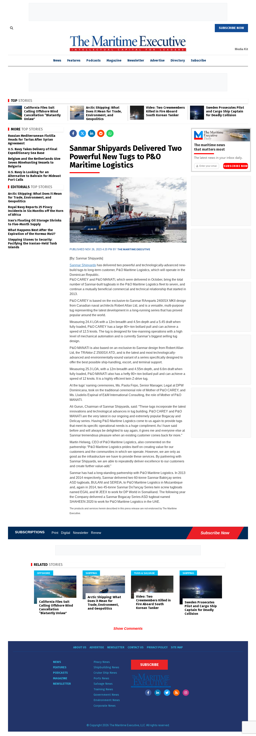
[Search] (11, 28)
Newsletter (135, 60)
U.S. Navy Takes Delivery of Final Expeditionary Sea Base (32, 151)
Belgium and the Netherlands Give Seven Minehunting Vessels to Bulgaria (34, 162)
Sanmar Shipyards (83, 265)
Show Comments (128, 629)
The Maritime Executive (133, 249)
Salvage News (103, 683)
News (57, 662)
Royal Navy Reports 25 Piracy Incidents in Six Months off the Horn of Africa (35, 211)
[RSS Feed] (176, 692)
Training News (103, 689)
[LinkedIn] (157, 692)
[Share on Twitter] (82, 133)
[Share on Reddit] (100, 133)
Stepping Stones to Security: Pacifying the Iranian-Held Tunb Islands (32, 243)
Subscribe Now (236, 166)
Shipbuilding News (106, 667)
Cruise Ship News (105, 672)
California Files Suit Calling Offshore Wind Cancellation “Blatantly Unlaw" (42, 113)
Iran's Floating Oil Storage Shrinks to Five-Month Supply (34, 222)
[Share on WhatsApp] (110, 133)
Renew (96, 532)
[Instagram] (186, 692)
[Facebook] (148, 692)
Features (73, 60)
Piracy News (102, 662)
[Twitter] (167, 692)
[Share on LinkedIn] (91, 133)
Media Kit (241, 49)
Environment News (107, 700)
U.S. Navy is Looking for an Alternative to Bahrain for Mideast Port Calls (34, 176)
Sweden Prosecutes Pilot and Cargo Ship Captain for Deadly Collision (225, 111)
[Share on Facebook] (73, 133)
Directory (178, 60)
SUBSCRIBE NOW (231, 28)
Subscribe (198, 60)
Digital (65, 532)
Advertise (157, 60)
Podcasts (93, 60)
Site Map (177, 647)
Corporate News (105, 705)
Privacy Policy (157, 647)
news (57, 60)
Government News (106, 694)
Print (55, 532)
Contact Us (136, 647)
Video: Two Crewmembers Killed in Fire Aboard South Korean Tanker (165, 111)
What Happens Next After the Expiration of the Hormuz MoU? (31, 232)
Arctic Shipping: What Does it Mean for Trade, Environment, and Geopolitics (104, 113)
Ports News (101, 678)
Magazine (114, 60)
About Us (79, 647)
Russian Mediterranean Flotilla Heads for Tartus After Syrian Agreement (31, 139)
